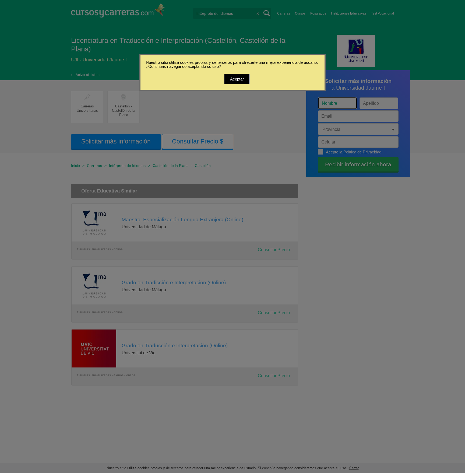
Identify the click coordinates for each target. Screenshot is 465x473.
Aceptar (237, 79)
